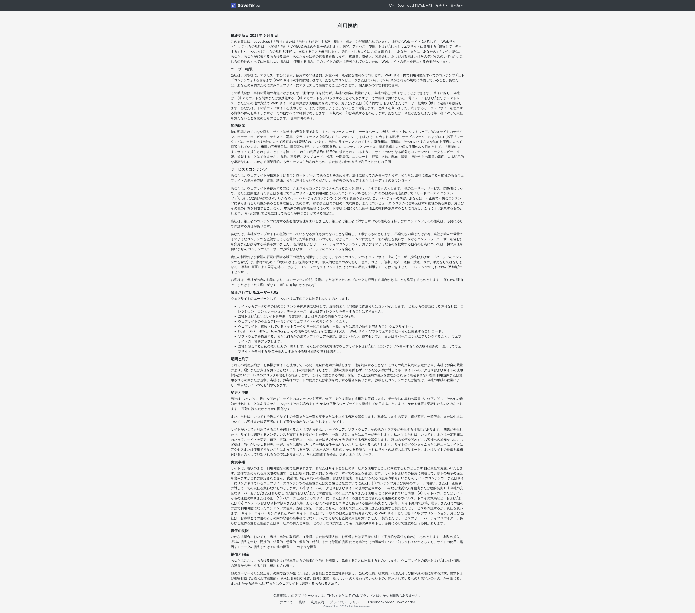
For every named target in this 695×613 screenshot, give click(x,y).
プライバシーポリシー (346, 602)
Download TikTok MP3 (414, 5)
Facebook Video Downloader (391, 602)
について (286, 602)
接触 (302, 602)
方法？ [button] (440, 5)
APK (392, 5)
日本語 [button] (455, 5)
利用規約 (317, 602)
